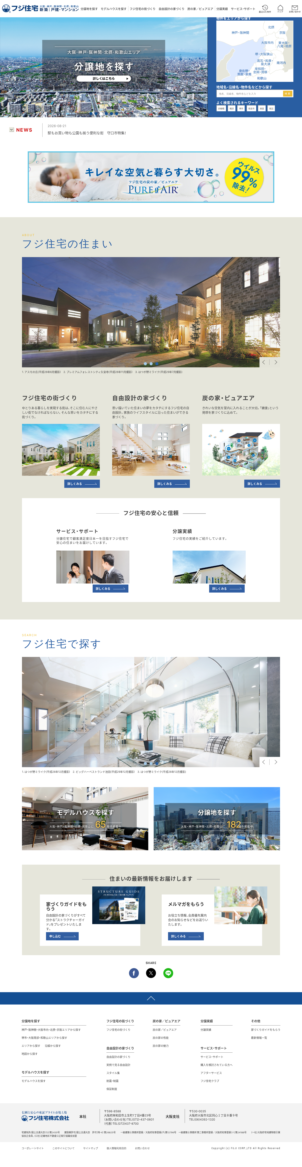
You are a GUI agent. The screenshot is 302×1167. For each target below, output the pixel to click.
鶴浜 (232, 108)
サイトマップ (90, 1148)
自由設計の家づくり (171, 9)
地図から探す (30, 1054)
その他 (255, 1021)
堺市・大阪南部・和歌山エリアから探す (44, 1037)
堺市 (241, 108)
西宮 (262, 108)
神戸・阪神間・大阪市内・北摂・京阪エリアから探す (51, 1029)
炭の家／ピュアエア (200, 9)
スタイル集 (113, 1073)
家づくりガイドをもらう (265, 1029)
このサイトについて (63, 1148)
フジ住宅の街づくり (143, 9)
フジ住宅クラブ (210, 1081)
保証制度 (111, 1089)
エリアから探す (31, 1046)
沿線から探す (53, 1046)
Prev (264, 362)
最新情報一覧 (259, 1037)
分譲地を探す (89, 9)
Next (275, 362)
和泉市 (251, 108)
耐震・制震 (112, 1081)
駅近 (271, 108)
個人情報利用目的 (116, 1148)
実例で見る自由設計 (118, 1065)
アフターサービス (211, 1073)
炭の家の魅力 (161, 1046)
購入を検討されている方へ (217, 1065)
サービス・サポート (243, 9)
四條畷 (221, 108)
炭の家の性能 (161, 1037)
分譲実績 (222, 9)
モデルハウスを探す (114, 9)
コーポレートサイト (33, 1148)
